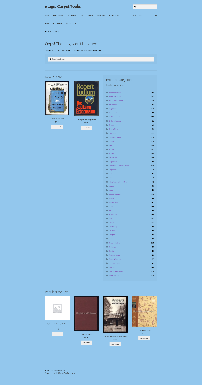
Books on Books (114, 113)
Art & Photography (116, 101)
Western (112, 267)
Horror (111, 149)
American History (115, 92)
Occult (111, 206)
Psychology (113, 227)
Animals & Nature (115, 96)
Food (110, 145)
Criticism (112, 125)
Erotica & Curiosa (115, 137)
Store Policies (57, 23)
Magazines (113, 170)
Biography (112, 109)
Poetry (111, 218)
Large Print (113, 162)
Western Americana (116, 271)
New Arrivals (113, 202)
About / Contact (58, 15)
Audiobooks (113, 105)
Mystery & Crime (115, 194)
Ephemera (112, 133)
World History (114, 275)
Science (111, 239)
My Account (101, 15)
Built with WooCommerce (65, 373)
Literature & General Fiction (119, 166)
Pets (110, 210)
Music (111, 190)
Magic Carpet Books (63, 6)
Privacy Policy (114, 15)
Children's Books (115, 117)
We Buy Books (71, 23)
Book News (72, 15)
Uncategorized (114, 263)
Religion (112, 235)
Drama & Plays (114, 129)
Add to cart (57, 127)
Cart (81, 15)
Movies (111, 186)
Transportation (114, 255)
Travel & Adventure (115, 259)
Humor (111, 153)
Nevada (111, 198)
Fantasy (111, 141)
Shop (47, 23)
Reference (112, 231)
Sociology (112, 247)
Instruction (113, 157)
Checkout (90, 15)
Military (111, 178)
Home (47, 15)
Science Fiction (114, 243)
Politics (111, 223)
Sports (111, 251)
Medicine (112, 174)
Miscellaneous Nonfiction (118, 182)
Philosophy (113, 214)
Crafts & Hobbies (115, 121)
